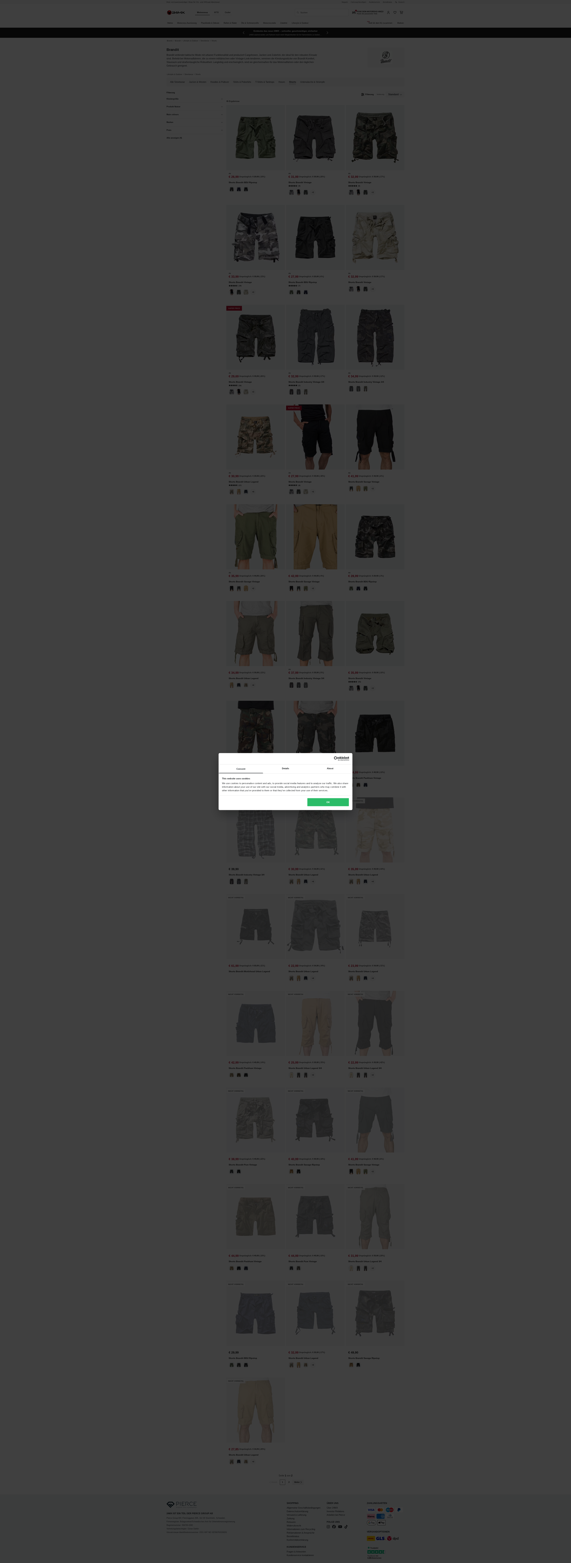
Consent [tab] (240, 768)
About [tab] (330, 768)
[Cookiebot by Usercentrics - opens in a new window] (336, 758)
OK (328, 802)
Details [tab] (285, 768)
